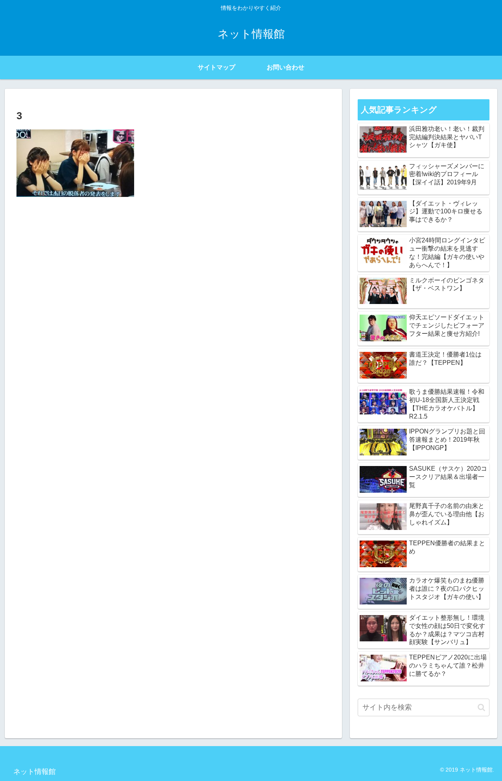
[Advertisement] (173, 262)
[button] (481, 707)
